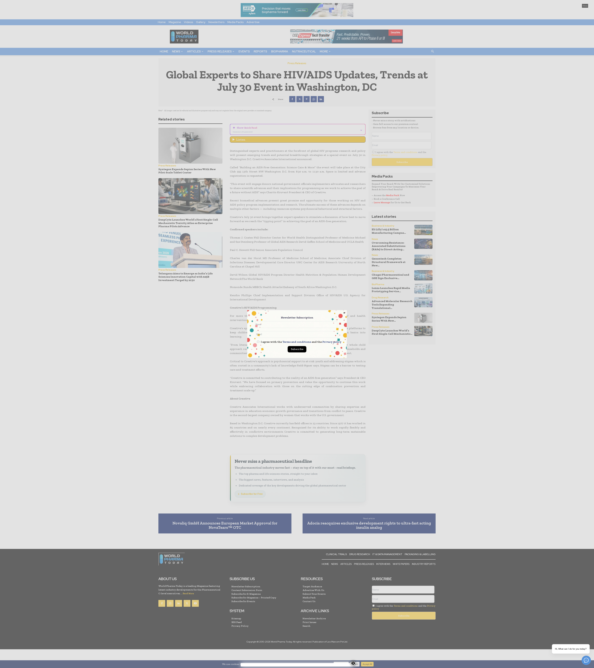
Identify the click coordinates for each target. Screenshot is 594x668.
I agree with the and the (300, 342)
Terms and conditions (296, 342)
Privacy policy (331, 342)
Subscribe (297, 349)
